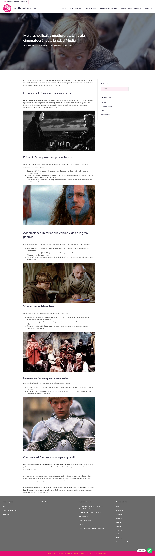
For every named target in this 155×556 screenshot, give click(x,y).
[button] (149, 550)
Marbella (119, 518)
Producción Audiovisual (108, 8)
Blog (130, 8)
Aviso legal (6, 514)
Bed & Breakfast (75, 8)
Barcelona (119, 510)
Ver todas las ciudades (123, 542)
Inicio (64, 8)
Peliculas (73, 46)
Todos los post (105, 114)
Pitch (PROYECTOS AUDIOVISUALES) (91, 528)
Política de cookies (79, 553)
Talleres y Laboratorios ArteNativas (90, 512)
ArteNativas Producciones (25, 8)
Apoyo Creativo (84, 516)
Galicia (118, 526)
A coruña (119, 530)
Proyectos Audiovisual (108, 106)
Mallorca (119, 538)
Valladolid (119, 514)
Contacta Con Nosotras (143, 8)
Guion (81, 524)
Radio (102, 110)
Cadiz (118, 534)
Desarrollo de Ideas (85, 520)
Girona (118, 522)
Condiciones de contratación (96, 553)
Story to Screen (90, 8)
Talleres (123, 8)
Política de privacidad (10, 510)
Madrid (118, 506)
